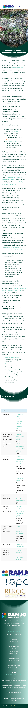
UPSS (9, 72)
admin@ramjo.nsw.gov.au (14, 2)
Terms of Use (16, 674)
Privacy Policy (9, 674)
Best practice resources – (13, 358)
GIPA (21, 674)
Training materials (10, 370)
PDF (12, 131)
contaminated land (17, 68)
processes (13, 75)
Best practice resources (12, 141)
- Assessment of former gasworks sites (20, 498)
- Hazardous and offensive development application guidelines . (20, 511)
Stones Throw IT (14, 705)
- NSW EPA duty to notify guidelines (20, 436)
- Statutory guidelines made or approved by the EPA (20, 554)
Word (16, 131)
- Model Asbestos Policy (19, 426)
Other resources (10, 364)
